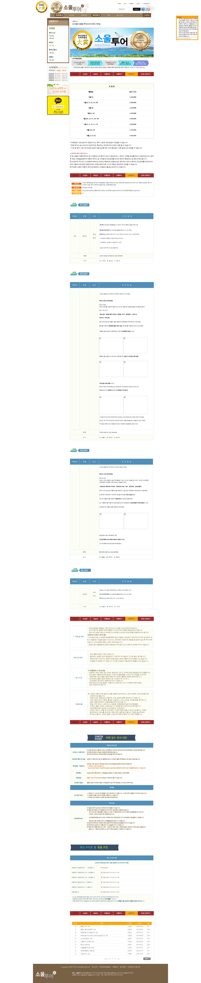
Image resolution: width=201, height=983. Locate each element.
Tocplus (179, 17)
